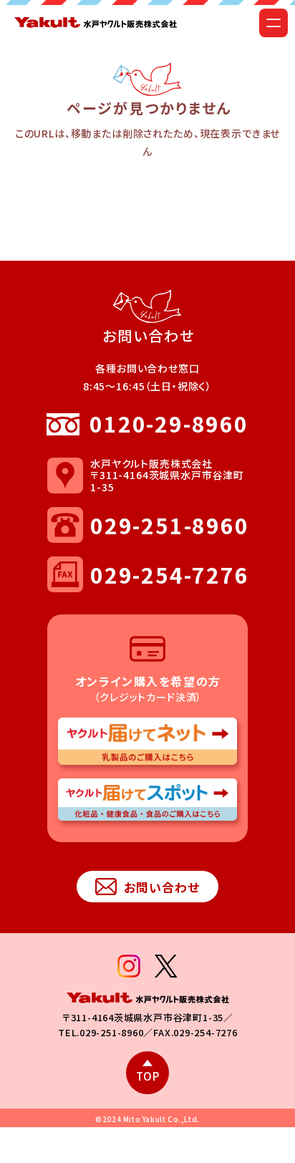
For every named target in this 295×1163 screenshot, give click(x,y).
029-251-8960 (169, 525)
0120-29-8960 (169, 423)
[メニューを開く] (273, 23)
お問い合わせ (162, 887)
